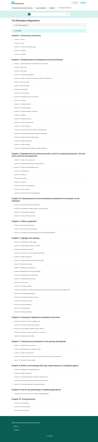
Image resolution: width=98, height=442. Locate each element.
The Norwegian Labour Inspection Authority (22, 7)
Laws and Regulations (41, 7)
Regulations (52, 7)
